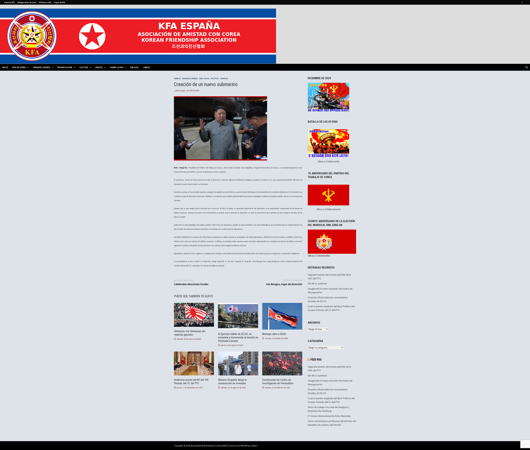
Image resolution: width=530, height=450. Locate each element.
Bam (255, 445)
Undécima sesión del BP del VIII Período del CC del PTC (191, 381)
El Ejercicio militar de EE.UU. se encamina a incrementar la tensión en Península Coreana (238, 337)
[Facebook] (522, 2)
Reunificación (65, 67)
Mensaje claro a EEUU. (274, 334)
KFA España (194, 90)
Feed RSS (316, 359)
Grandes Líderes (41, 67)
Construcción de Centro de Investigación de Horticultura (277, 381)
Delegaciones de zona (26, 2)
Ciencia (177, 78)
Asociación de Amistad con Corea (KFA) (209, 445)
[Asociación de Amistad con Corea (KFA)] (138, 35)
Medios (99, 67)
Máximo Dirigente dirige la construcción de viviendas (232, 381)
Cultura (83, 67)
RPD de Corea (19, 67)
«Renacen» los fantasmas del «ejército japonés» (189, 333)
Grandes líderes (190, 78)
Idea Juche (204, 78)
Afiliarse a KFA (45, 2)
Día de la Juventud (317, 283)
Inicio (5, 67)
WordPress (246, 445)
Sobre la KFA (9, 2)
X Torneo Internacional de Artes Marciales (329, 416)
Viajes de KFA (59, 2)
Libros (146, 67)
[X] (525, 2)
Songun (224, 78)
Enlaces (134, 67)
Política (215, 78)
